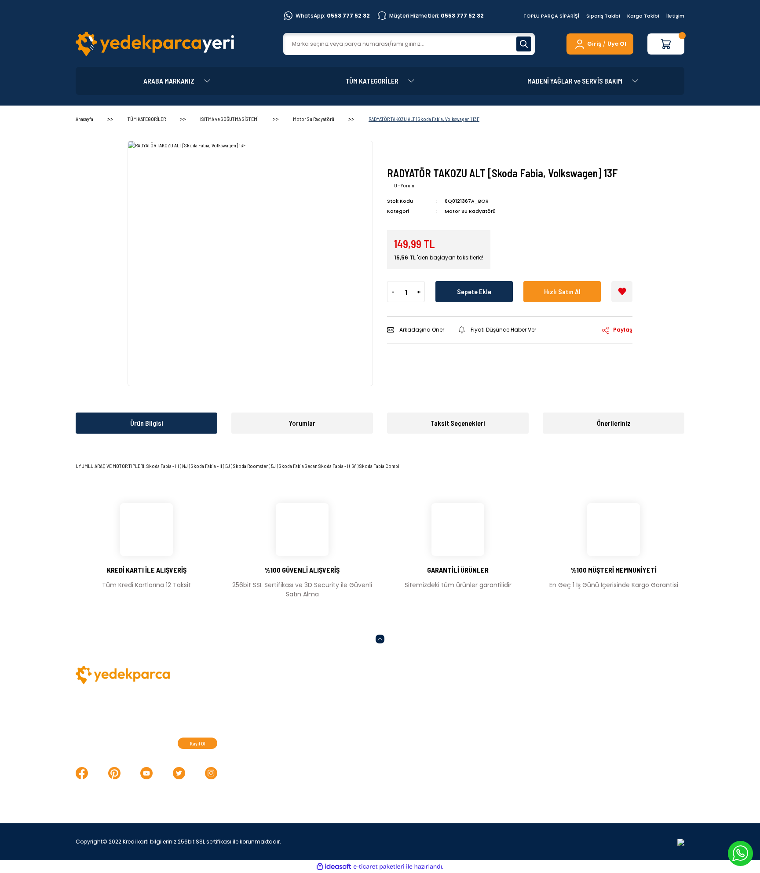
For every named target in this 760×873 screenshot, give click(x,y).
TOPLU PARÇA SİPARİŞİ (551, 15)
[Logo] (155, 44)
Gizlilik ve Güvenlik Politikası (463, 743)
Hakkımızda (577, 757)
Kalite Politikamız (308, 699)
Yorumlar (302, 423)
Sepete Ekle (474, 291)
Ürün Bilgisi (146, 423)
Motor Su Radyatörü (470, 211)
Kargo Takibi (643, 15)
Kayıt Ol (197, 743)
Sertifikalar (299, 714)
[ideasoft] (333, 866)
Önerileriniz (614, 423)
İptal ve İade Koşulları (454, 728)
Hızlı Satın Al (562, 291)
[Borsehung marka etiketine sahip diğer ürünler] (413, 152)
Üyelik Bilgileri (579, 714)
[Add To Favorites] (621, 291)
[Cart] (665, 44)
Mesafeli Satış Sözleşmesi (460, 699)
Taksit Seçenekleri (458, 423)
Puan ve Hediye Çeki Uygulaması (609, 728)
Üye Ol (616, 44)
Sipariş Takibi (603, 15)
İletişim (675, 15)
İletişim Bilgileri (581, 699)
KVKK (429, 714)
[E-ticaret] (379, 867)
